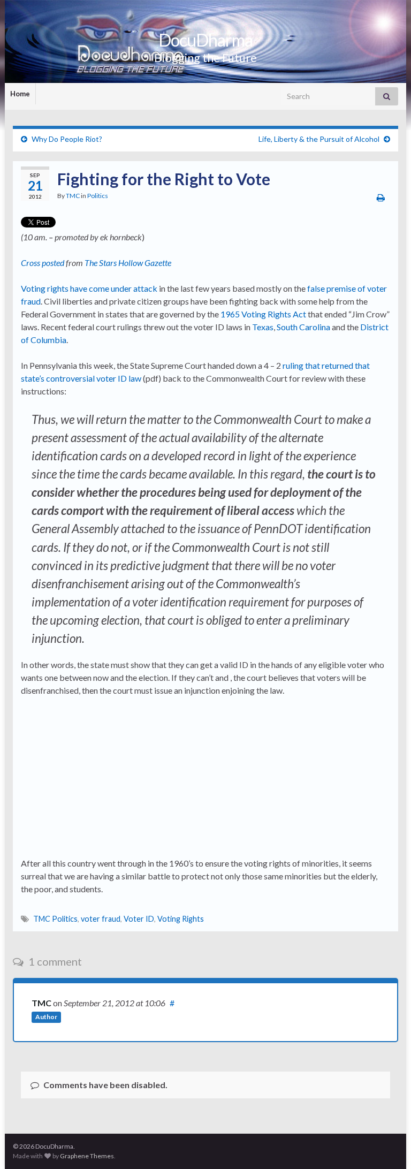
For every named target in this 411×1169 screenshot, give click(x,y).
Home (20, 93)
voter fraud (100, 918)
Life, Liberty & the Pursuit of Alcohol (318, 138)
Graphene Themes (87, 1156)
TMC (73, 196)
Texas (262, 327)
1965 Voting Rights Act (263, 314)
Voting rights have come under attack (89, 288)
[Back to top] (387, 1145)
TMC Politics (55, 918)
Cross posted (42, 262)
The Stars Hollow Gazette (128, 262)
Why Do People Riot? (67, 138)
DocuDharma (205, 39)
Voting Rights (180, 918)
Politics (97, 196)
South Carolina (303, 327)
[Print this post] (381, 197)
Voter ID (139, 918)
